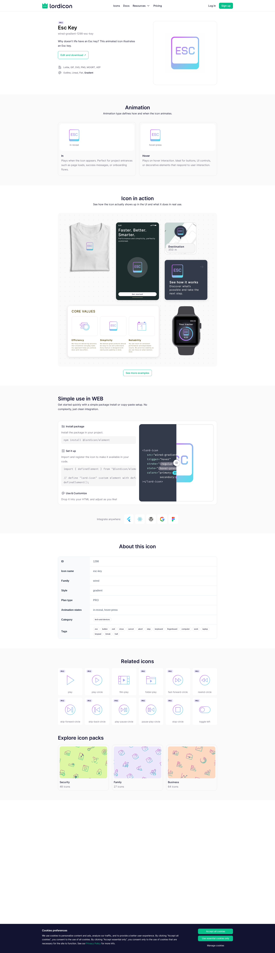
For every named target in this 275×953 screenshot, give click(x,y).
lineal (75, 72)
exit (113, 629)
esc (96, 629)
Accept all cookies (215, 931)
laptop (205, 629)
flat (81, 72)
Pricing (157, 5)
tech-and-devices (102, 619)
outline (67, 72)
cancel (131, 629)
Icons (116, 5)
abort (140, 629)
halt (116, 634)
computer (186, 629)
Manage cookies (215, 945)
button (105, 629)
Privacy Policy (93, 943)
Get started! (137, 294)
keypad (98, 634)
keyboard (159, 629)
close (121, 629)
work (196, 629)
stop (149, 629)
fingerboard (172, 629)
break (108, 634)
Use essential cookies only (215, 938)
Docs (126, 5)
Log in (212, 5)
